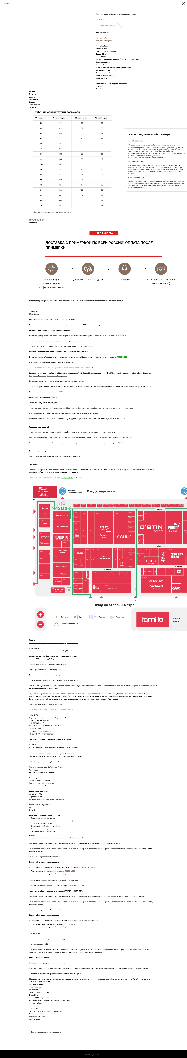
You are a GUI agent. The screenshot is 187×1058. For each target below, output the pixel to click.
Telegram (65, 874)
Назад (6, 3)
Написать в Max (102, 38)
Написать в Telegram (104, 41)
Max (56, 874)
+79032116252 (121, 336)
